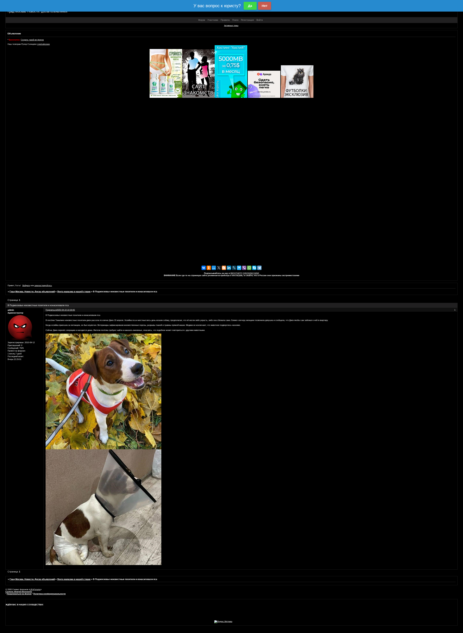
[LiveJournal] (234, 268)
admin (11, 310)
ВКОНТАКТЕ (236, 273)
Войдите (26, 285)
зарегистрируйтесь (43, 285)
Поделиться (51, 310)
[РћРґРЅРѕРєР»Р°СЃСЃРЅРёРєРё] (209, 268)
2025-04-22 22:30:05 (66, 310)
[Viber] (244, 268)
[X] (219, 268)
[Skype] (254, 268)
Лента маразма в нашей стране (74, 291)
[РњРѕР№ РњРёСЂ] (214, 268)
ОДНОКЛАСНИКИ (251, 273)
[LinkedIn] (229, 268)
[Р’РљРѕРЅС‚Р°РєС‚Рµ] (203, 268)
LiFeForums (35, 589)
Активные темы (231, 25)
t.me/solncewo (43, 44)
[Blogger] (224, 268)
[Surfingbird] (239, 268)
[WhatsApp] (249, 268)
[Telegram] (259, 268)
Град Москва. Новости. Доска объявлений (32, 291)
